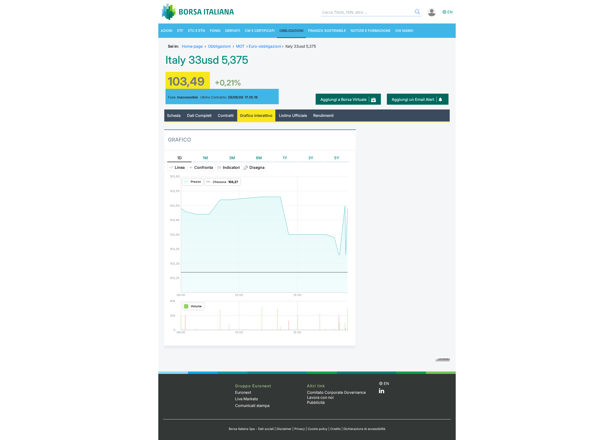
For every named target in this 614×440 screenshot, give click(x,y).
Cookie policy (317, 429)
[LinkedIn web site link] (381, 391)
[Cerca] (417, 12)
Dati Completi (199, 115)
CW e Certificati (260, 31)
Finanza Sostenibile (327, 31)
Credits (335, 429)
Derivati (232, 31)
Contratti (226, 115)
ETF (180, 31)
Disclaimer (284, 429)
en (450, 12)
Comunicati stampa (252, 405)
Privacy (299, 429)
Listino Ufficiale (293, 115)
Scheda (174, 115)
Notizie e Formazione (370, 31)
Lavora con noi (320, 397)
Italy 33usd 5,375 (206, 59)
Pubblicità (316, 402)
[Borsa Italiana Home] (198, 12)
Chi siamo (404, 31)
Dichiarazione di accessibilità (364, 429)
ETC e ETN (196, 31)
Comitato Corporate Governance (336, 392)
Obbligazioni (291, 31)
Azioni (166, 31)
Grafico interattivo (256, 115)
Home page (192, 46)
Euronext (243, 392)
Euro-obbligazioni (265, 46)
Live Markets (246, 398)
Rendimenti (323, 115)
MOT (240, 46)
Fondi (215, 31)
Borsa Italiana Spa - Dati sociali (251, 429)
